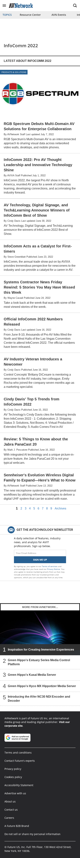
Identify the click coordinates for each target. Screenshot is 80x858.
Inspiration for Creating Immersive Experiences (41, 649)
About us (10, 801)
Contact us (11, 809)
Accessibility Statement (18, 785)
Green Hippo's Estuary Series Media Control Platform (39, 662)
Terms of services (50, 566)
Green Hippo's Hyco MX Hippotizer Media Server (42, 686)
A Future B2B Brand (16, 826)
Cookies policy (13, 777)
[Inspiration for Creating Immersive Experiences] (40, 632)
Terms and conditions (18, 752)
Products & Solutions (13, 72)
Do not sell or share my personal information (32, 834)
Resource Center (30, 14)
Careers (9, 817)
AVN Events (59, 14)
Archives (60, 508)
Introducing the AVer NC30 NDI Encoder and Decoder (39, 698)
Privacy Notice (53, 569)
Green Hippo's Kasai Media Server (32, 674)
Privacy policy (12, 769)
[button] (4, 5)
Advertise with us (15, 793)
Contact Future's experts (19, 760)
